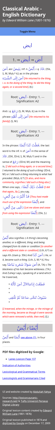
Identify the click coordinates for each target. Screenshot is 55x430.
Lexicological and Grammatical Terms (23, 371)
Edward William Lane (20, 20)
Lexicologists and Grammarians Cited (23, 378)
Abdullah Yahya (42, 391)
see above (28, 337)
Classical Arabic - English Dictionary (24, 11)
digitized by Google (13, 423)
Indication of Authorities (16, 365)
